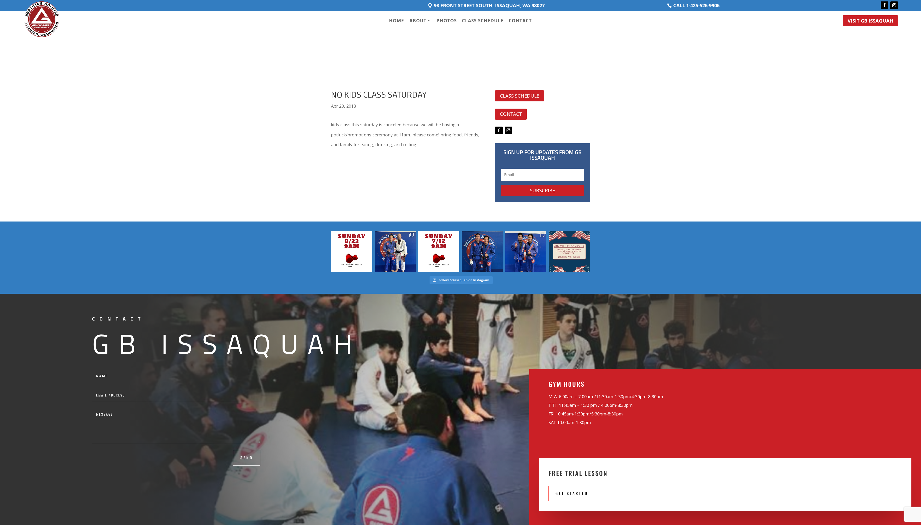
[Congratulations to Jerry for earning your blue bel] (482, 251)
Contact (520, 21)
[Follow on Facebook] (884, 5)
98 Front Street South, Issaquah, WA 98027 (489, 5)
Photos (447, 21)
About (417, 21)
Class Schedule (482, 21)
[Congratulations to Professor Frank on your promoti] (395, 251)
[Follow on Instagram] (894, 5)
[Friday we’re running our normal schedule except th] (569, 251)
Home (396, 21)
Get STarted (571, 493)
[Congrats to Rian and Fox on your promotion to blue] (526, 251)
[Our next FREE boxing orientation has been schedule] (351, 251)
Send (246, 458)
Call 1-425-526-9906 (696, 5)
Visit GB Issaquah (870, 21)
